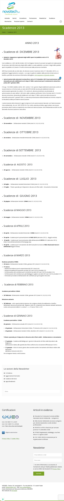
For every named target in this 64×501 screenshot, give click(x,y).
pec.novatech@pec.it (25, 487)
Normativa (8, 21)
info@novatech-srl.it (11, 487)
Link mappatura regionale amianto (44, 75)
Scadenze (52, 18)
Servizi (14, 18)
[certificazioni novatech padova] (10, 417)
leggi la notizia (52, 237)
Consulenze (22, 18)
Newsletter (42, 18)
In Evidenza (9, 373)
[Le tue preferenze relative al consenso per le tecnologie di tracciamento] (2, 499)
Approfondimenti (10, 381)
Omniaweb (14, 490)
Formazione (33, 18)
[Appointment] (11, 8)
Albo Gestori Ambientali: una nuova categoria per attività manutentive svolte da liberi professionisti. (47, 423)
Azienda (7, 18)
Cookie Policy (15, 438)
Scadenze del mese (11, 379)
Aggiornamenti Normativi (13, 376)
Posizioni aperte (19, 21)
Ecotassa (22, 353)
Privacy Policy (6, 438)
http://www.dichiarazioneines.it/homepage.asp (17, 242)
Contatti (30, 21)
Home (4, 32)
